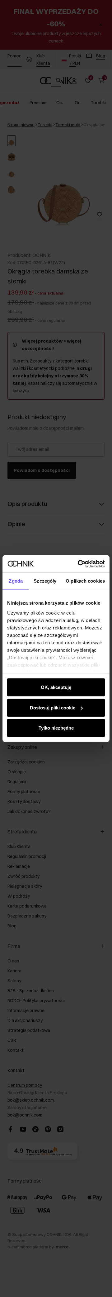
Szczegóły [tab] (45, 581)
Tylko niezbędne (56, 728)
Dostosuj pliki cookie (52, 707)
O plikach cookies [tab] (85, 581)
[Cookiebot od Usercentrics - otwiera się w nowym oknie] (79, 564)
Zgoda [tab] (16, 581)
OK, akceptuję (56, 687)
